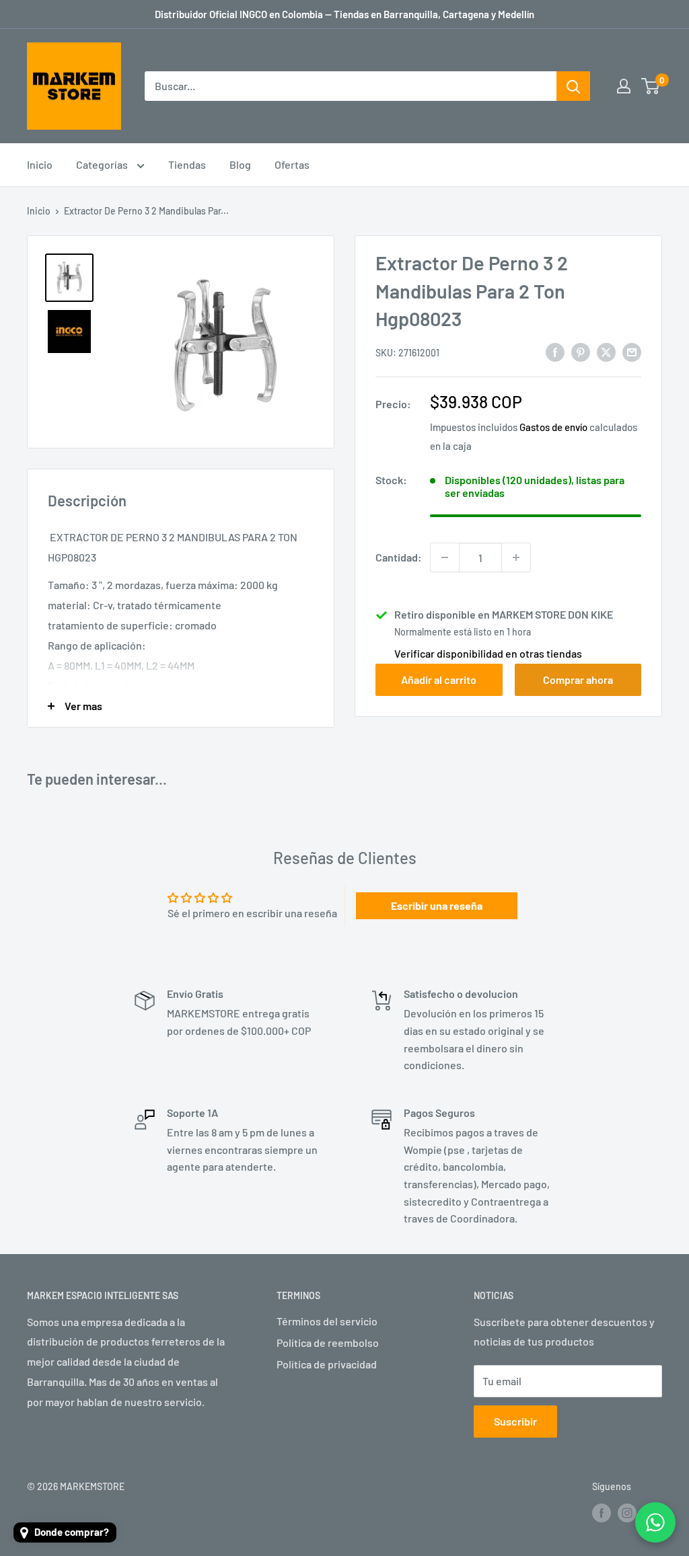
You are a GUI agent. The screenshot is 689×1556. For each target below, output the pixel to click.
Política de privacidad (327, 1364)
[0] (651, 86)
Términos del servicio (327, 1321)
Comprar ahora (578, 679)
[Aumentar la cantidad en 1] (516, 557)
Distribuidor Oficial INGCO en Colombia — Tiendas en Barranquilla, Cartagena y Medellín (344, 14)
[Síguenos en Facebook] (601, 1513)
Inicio (39, 164)
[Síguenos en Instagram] (627, 1513)
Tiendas (187, 164)
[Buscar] (573, 86)
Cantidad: (398, 557)
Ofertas (292, 164)
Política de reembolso (328, 1342)
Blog (240, 164)
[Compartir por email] (631, 351)
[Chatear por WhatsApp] (655, 1522)
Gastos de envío (553, 427)
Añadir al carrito (438, 679)
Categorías (103, 164)
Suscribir (515, 1421)
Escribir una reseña (436, 905)
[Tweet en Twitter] (606, 351)
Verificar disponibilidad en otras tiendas (488, 653)
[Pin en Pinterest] (580, 351)
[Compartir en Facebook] (555, 351)
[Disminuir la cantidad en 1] (445, 557)
